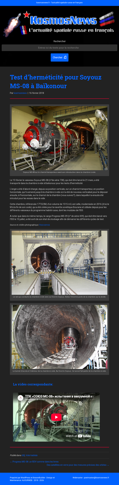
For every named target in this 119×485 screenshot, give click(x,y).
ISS (23, 455)
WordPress (25, 478)
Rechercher (59, 41)
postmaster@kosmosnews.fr (96, 478)
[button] (59, 57)
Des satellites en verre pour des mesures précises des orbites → (78, 465)
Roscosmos (44, 225)
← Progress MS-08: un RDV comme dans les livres (34, 461)
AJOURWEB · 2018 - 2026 (33, 480)
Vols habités (31, 455)
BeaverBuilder (39, 478)
